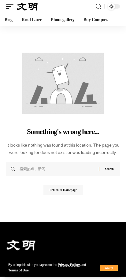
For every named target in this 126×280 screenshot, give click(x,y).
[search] (98, 6)
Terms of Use (18, 270)
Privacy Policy (69, 265)
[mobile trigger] (11, 6)
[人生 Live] (28, 6)
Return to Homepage (63, 190)
